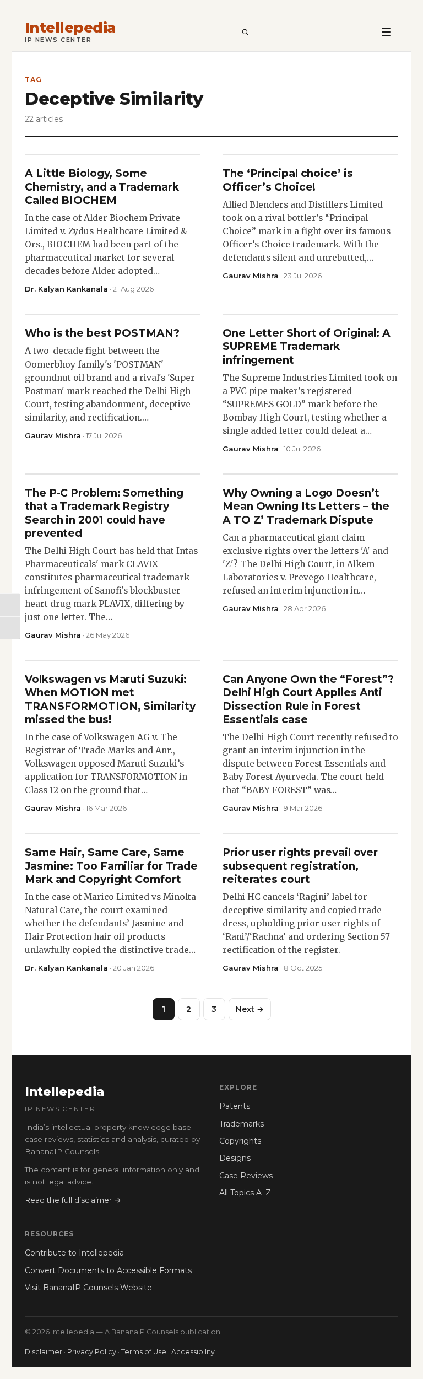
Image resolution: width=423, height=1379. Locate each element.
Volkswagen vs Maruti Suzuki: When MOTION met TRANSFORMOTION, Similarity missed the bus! (110, 699)
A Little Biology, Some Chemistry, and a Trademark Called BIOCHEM (102, 187)
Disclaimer (43, 1352)
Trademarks (241, 1124)
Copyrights (240, 1141)
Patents (234, 1106)
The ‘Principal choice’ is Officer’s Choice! (288, 180)
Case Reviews (246, 1176)
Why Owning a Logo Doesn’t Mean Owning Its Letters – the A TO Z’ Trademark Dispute (306, 506)
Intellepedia (70, 28)
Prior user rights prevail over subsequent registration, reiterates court (300, 866)
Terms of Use (143, 1352)
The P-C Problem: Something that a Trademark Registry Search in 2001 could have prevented (104, 513)
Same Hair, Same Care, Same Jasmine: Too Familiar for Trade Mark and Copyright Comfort (111, 866)
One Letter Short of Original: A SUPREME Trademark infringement (307, 347)
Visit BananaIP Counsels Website (88, 1287)
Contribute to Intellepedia (74, 1253)
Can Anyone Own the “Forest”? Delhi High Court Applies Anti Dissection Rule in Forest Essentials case (308, 699)
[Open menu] (386, 31)
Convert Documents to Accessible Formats (108, 1270)
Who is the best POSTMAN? (102, 333)
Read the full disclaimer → (73, 1199)
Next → (250, 1009)
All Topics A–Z (245, 1193)
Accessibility (193, 1352)
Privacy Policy (91, 1352)
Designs (235, 1158)
